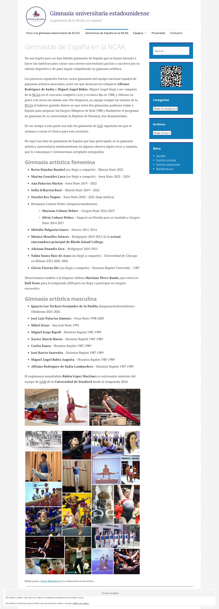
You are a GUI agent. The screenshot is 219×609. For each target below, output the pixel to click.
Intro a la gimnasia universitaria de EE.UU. (53, 33)
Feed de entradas (166, 160)
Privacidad (158, 33)
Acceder (160, 155)
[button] (41, 407)
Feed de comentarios (168, 164)
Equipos (138, 33)
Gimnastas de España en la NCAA (106, 33)
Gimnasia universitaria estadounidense (99, 13)
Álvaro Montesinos (50, 581)
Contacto (176, 33)
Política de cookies (81, 603)
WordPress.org (164, 168)
